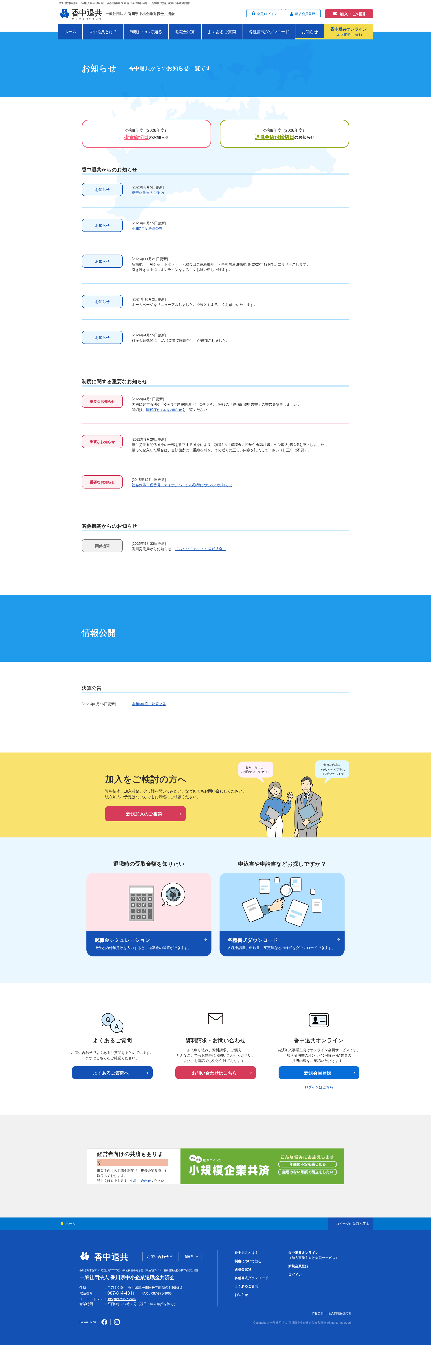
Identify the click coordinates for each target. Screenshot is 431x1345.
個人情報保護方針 (340, 1313)
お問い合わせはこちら (214, 1072)
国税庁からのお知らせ (164, 409)
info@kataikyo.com (122, 1298)
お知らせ (310, 31)
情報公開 (317, 1313)
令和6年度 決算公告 (149, 703)
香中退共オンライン (313, 1255)
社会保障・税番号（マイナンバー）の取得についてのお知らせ (182, 484)
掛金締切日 (136, 136)
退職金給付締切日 (274, 136)
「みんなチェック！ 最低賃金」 (200, 548)
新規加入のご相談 (144, 813)
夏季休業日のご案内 (148, 192)
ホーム (70, 31)
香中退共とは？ (103, 31)
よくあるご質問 (222, 31)
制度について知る (146, 31)
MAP (189, 1256)
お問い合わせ (141, 1180)
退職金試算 (185, 31)
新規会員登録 (317, 1072)
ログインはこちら (319, 1087)
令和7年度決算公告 (147, 228)
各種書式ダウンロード (269, 31)
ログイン (295, 1274)
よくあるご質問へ (111, 1072)
